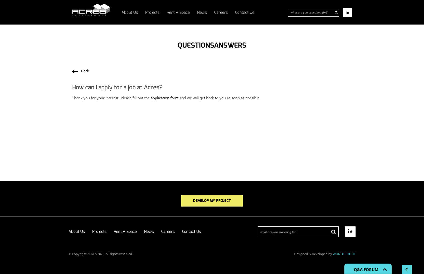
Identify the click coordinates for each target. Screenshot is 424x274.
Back (83, 70)
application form (165, 97)
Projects (152, 12)
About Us (129, 12)
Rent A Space (178, 12)
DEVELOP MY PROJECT (212, 200)
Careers (221, 12)
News (202, 12)
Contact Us (244, 12)
